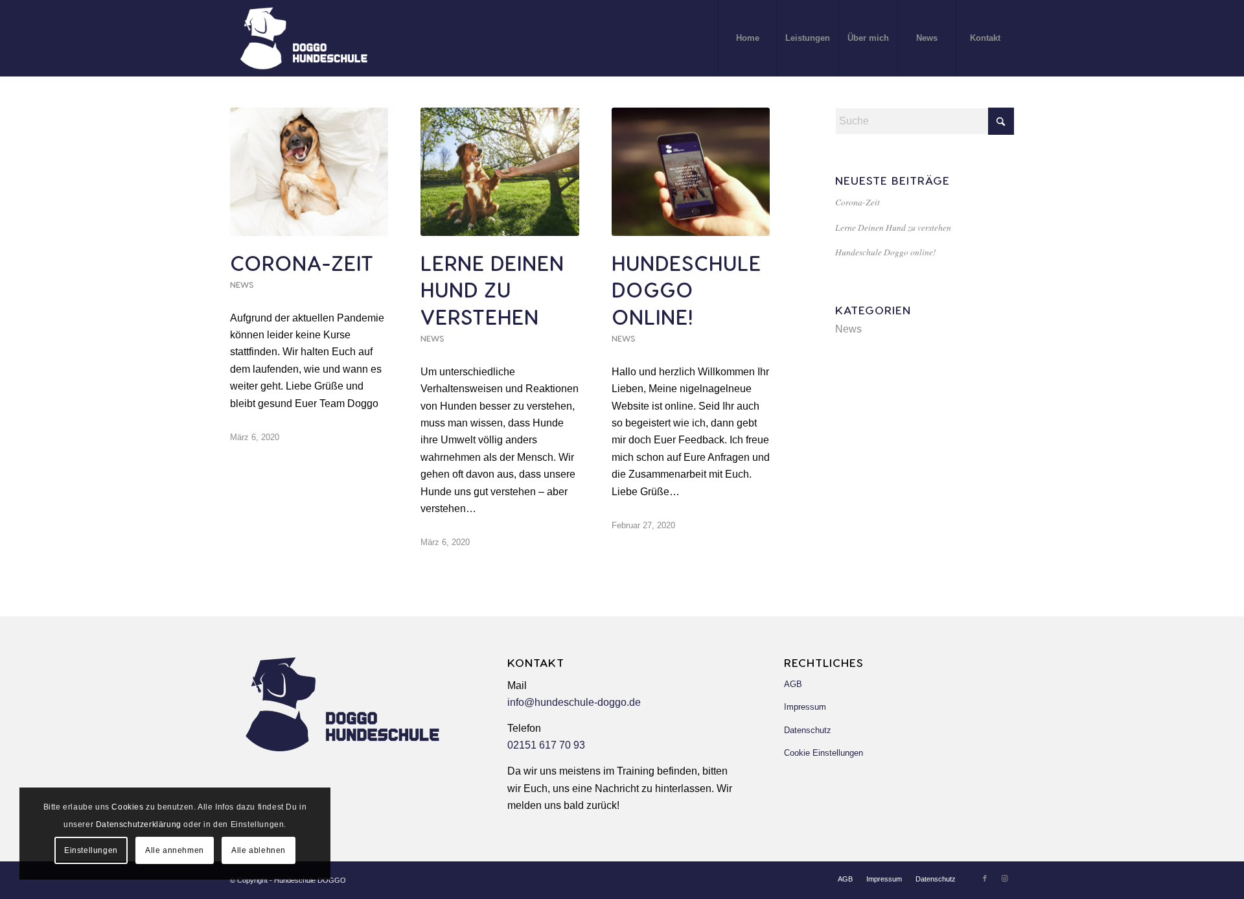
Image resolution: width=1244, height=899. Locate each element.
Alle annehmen (174, 850)
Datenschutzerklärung (138, 824)
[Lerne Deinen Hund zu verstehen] (499, 172)
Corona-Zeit (302, 262)
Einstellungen (91, 850)
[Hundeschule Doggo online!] (691, 172)
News (242, 284)
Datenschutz (807, 730)
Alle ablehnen (258, 850)
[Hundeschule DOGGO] (305, 38)
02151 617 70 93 (546, 745)
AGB (793, 684)
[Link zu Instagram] (1004, 878)
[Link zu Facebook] (985, 878)
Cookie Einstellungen (823, 753)
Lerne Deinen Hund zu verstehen (492, 289)
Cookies (127, 806)
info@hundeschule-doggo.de (574, 702)
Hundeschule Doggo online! (686, 289)
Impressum (805, 707)
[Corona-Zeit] (309, 172)
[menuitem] (747, 38)
